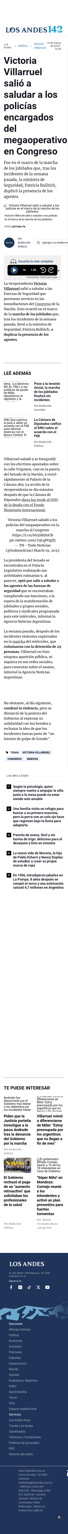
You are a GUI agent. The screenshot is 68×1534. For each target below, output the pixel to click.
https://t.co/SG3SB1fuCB (32, 535)
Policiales (15, 1352)
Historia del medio (21, 1454)
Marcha (32, 758)
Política (22, 46)
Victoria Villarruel (36, 752)
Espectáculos (18, 1363)
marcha (18, 641)
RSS (12, 1448)
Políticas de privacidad (24, 1443)
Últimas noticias (19, 1329)
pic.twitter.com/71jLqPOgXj (32, 540)
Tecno (13, 1397)
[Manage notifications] (59, 1517)
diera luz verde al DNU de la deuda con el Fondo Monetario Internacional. (31, 505)
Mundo (13, 1369)
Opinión (14, 1375)
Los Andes (7, 46)
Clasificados (17, 1431)
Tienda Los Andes (21, 1426)
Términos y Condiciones (25, 1437)
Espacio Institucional (23, 1409)
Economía (15, 1341)
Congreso (43, 304)
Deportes (15, 1358)
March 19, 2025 (47, 550)
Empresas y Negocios (23, 1380)
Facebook (11, 1287)
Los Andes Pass (19, 1420)
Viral (12, 1403)
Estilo (12, 1386)
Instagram (20, 1287)
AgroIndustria (18, 1392)
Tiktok (29, 1287)
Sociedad (15, 1346)
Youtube (47, 1287)
